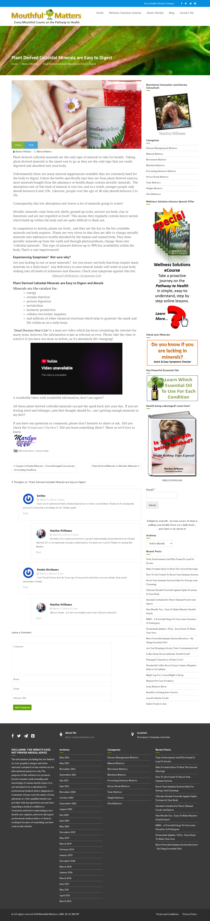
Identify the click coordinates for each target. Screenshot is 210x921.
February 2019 (67, 849)
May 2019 (64, 837)
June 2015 (64, 883)
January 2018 (66, 872)
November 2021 (67, 768)
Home (100, 13)
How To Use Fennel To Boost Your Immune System (172, 574)
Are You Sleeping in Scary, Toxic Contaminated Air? (172, 648)
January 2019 (66, 855)
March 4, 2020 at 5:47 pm (51, 573)
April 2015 (65, 895)
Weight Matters (154, 188)
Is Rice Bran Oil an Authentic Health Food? (168, 653)
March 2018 (65, 866)
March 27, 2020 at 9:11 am (64, 608)
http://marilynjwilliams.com (79, 737)
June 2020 (64, 820)
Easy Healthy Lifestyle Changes (159, 3)
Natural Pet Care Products (160, 680)
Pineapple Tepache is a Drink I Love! (164, 659)
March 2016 (65, 878)
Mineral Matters (44, 151)
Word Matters (153, 194)
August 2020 (66, 809)
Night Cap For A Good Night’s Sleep (165, 675)
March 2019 (65, 843)
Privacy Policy (189, 914)
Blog (171, 13)
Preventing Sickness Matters (161, 171)
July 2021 (64, 780)
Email (150, 489)
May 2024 (64, 757)
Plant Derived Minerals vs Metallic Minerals (114, 465)
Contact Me (187, 13)
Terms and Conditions (167, 914)
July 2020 (64, 814)
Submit (152, 505)
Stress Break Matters (157, 176)
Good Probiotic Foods (157, 698)
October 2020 (66, 797)
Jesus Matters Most (156, 686)
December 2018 (67, 860)
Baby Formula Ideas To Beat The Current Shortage (172, 568)
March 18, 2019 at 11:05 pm (65, 534)
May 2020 (64, 826)
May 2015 (64, 889)
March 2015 (65, 901)
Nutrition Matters (155, 165)
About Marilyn (155, 13)
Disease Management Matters (161, 148)
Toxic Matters (153, 182)
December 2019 (67, 832)
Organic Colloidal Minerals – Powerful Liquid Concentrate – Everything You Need (44, 467)
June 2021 (64, 786)
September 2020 (68, 803)
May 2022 (64, 763)
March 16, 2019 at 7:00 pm (51, 499)
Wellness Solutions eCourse (125, 13)
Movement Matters (156, 159)
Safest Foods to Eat (156, 703)
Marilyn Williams (23, 151)
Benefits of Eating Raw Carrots (162, 692)
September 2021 (68, 774)
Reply (26, 513)
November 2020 (67, 791)
